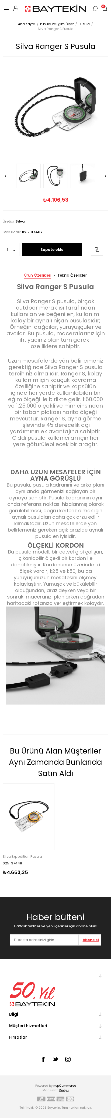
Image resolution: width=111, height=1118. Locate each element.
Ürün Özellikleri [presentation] (37, 275)
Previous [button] (6, 176)
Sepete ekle (52, 249)
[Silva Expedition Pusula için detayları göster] (28, 817)
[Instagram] (68, 1059)
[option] (28, 176)
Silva (20, 221)
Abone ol (91, 939)
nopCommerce (64, 1085)
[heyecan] (55, 1059)
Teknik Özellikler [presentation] (72, 275)
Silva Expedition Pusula (22, 856)
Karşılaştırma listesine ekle (97, 250)
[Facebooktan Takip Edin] (43, 1059)
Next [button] (104, 176)
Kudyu (64, 1090)
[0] (104, 8)
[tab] (37, 275)
